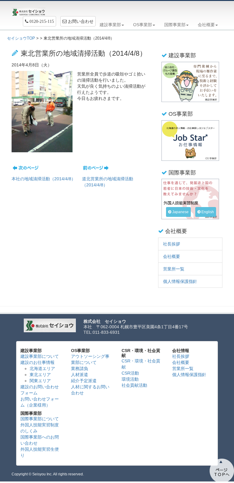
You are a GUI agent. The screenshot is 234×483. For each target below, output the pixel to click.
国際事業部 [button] (175, 24)
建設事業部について (39, 356)
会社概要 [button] (206, 24)
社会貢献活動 (134, 385)
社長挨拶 (171, 244)
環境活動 (130, 379)
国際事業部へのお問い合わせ (39, 440)
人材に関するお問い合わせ (90, 389)
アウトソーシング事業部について (90, 359)
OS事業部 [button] (142, 24)
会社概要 (171, 256)
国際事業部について (39, 418)
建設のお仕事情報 (37, 362)
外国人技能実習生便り (39, 452)
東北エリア (40, 374)
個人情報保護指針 (180, 281)
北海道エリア (42, 368)
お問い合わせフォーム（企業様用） (39, 402)
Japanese (180, 212)
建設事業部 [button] (110, 24)
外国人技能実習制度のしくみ (39, 427)
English (207, 212)
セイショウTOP (21, 38)
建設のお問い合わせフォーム (39, 389)
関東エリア (40, 380)
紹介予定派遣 (84, 380)
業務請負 (79, 368)
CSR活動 (130, 373)
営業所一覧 (173, 268)
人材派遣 (79, 374)
